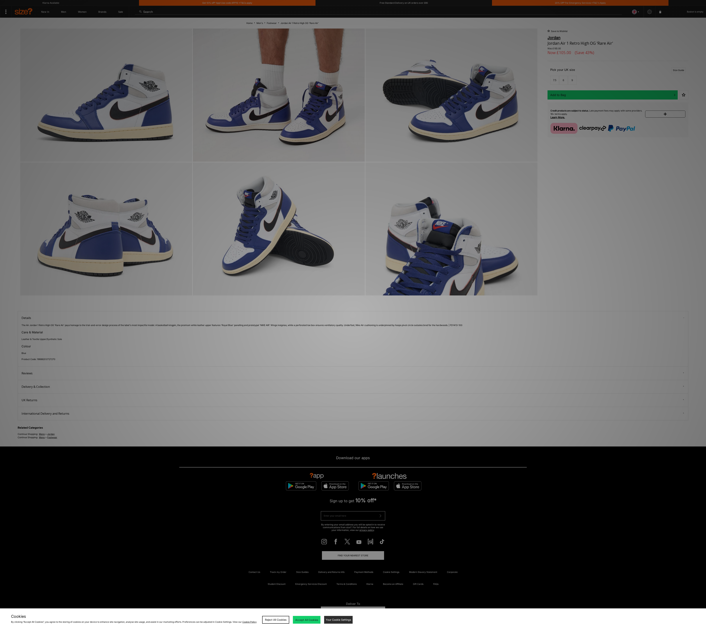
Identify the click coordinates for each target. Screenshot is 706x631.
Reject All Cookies (275, 619)
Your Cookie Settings (338, 619)
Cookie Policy (249, 622)
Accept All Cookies (306, 619)
